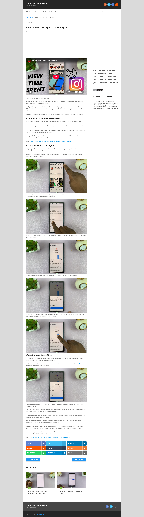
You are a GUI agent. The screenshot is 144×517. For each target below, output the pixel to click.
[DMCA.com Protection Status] (98, 91)
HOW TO (36, 11)
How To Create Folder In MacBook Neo (104, 70)
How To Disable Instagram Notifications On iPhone (37, 492)
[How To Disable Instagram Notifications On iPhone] (40, 480)
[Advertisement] (56, 45)
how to (30, 22)
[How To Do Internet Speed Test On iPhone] (71, 480)
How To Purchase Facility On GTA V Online (104, 76)
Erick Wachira (31, 31)
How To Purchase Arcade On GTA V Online (104, 79)
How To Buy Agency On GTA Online (102, 73)
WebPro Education (36, 3)
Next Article (78, 460)
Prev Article (33, 460)
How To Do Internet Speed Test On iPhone (71, 492)
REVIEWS (28, 11)
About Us (53, 11)
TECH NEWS (44, 11)
